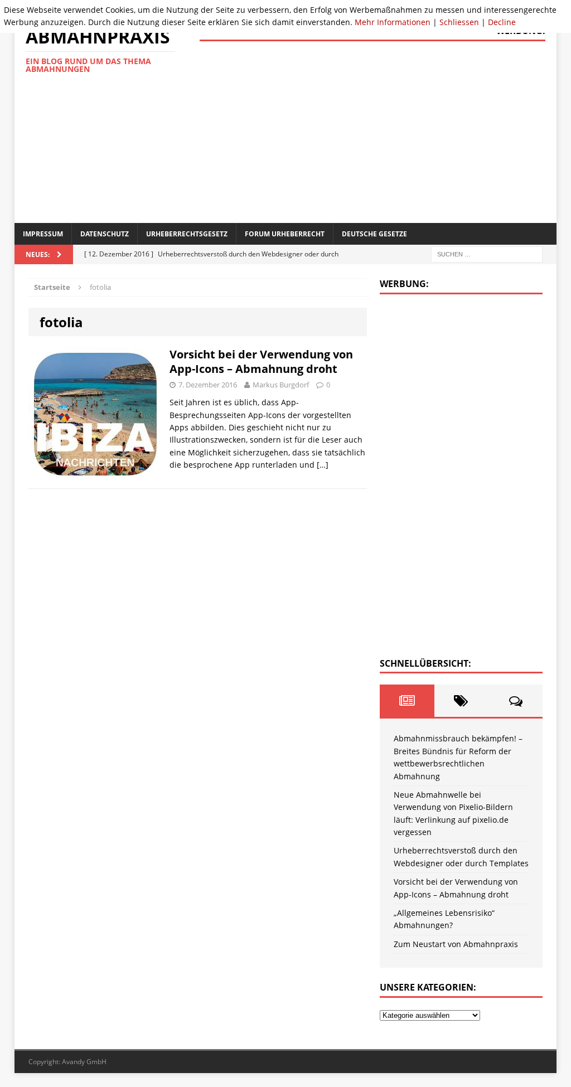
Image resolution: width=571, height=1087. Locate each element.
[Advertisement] (385, 130)
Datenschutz (104, 234)
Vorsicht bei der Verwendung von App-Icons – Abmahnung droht (261, 361)
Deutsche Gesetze (374, 234)
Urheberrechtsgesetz (187, 234)
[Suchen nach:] (487, 254)
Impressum (43, 234)
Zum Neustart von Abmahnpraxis (456, 944)
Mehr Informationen (392, 22)
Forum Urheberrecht (285, 234)
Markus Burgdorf (281, 385)
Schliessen (459, 22)
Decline (502, 22)
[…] (322, 464)
